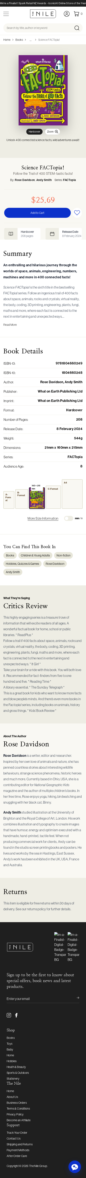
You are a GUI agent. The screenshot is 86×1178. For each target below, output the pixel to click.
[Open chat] (74, 1167)
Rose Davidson (25, 180)
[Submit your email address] (75, 999)
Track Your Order (17, 1132)
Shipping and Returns (20, 1144)
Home (6, 39)
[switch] (68, 518)
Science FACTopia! (49, 39)
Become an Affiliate (19, 1120)
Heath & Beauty (16, 1067)
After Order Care (17, 1156)
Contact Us (13, 1138)
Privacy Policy (15, 1114)
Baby (10, 1049)
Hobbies (12, 1061)
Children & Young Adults (35, 555)
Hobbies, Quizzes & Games (22, 563)
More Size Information (43, 518)
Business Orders (17, 1102)
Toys (10, 1043)
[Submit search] (78, 27)
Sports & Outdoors (18, 1072)
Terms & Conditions (18, 1108)
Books (19, 39)
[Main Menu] (6, 14)
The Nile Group (38, 1166)
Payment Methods (18, 1150)
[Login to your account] (67, 14)
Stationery (13, 1078)
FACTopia (69, 180)
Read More (10, 324)
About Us (12, 1097)
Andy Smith (44, 180)
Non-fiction (63, 555)
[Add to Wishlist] (77, 213)
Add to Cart (37, 212)
